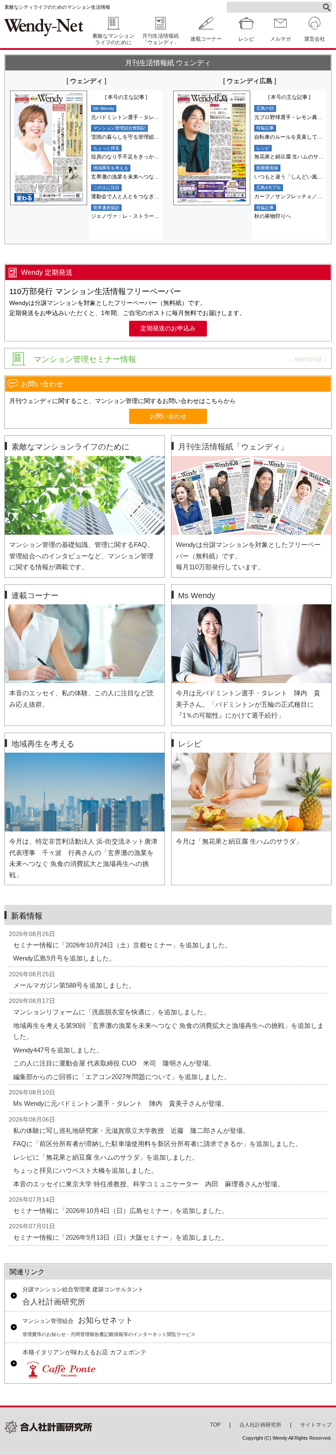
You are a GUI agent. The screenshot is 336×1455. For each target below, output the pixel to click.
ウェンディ (86, 80)
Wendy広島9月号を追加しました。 (64, 958)
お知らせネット (109, 1326)
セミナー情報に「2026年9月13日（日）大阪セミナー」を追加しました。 (120, 1237)
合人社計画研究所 (83, 1297)
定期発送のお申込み (168, 328)
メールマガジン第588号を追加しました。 (74, 985)
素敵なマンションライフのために (113, 39)
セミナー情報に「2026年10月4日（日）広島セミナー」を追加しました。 (120, 1210)
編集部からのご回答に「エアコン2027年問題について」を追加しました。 (122, 1076)
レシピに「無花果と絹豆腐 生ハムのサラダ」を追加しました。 (106, 1157)
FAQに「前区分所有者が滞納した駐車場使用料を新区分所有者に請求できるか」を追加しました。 (157, 1143)
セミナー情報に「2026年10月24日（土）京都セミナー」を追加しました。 (122, 945)
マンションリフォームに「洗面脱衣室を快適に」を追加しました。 (111, 1012)
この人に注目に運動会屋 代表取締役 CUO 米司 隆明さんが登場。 (114, 1063)
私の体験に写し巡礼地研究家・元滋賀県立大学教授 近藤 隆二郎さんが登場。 (131, 1130)
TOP (215, 1425)
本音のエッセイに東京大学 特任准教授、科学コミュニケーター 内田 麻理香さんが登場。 (148, 1184)
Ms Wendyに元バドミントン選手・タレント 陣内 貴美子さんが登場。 (120, 1103)
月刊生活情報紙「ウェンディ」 (160, 39)
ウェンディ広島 (250, 80)
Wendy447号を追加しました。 (58, 1050)
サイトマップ (316, 1425)
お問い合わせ (168, 416)
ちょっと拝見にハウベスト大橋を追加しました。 (85, 1170)
